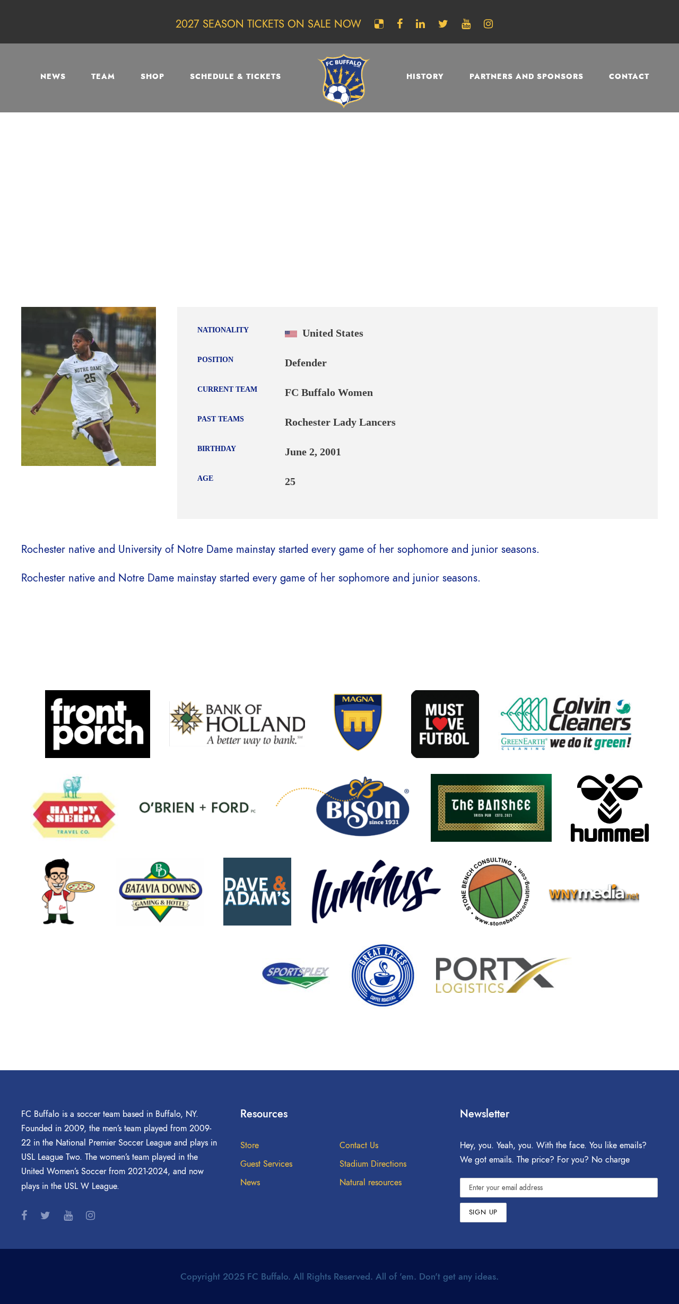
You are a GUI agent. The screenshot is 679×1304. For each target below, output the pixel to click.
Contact (629, 77)
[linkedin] (420, 23)
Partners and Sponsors (526, 77)
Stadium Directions (373, 1164)
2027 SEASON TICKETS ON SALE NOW (268, 23)
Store (249, 1145)
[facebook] (400, 23)
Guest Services (266, 1164)
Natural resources (371, 1182)
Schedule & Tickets (235, 77)
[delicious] (379, 23)
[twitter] (443, 23)
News (53, 77)
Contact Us (359, 1145)
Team (103, 77)
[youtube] (466, 23)
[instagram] (488, 23)
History (425, 77)
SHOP (152, 77)
